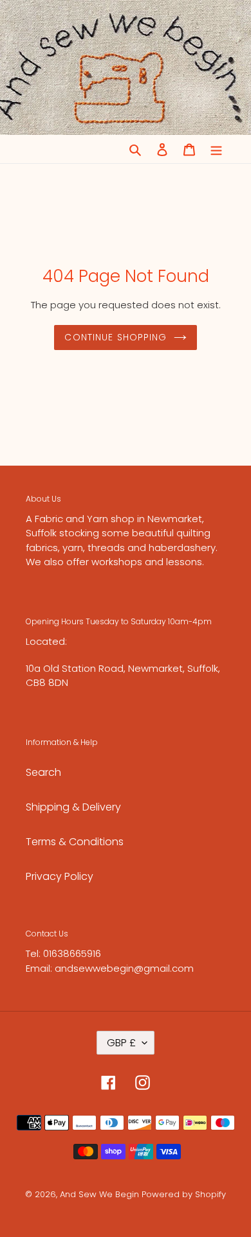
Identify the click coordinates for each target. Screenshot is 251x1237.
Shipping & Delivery (73, 807)
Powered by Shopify (184, 1194)
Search (43, 772)
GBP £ (121, 1042)
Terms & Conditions (75, 841)
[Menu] (216, 149)
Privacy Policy (59, 876)
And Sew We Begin (99, 1194)
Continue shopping (115, 337)
